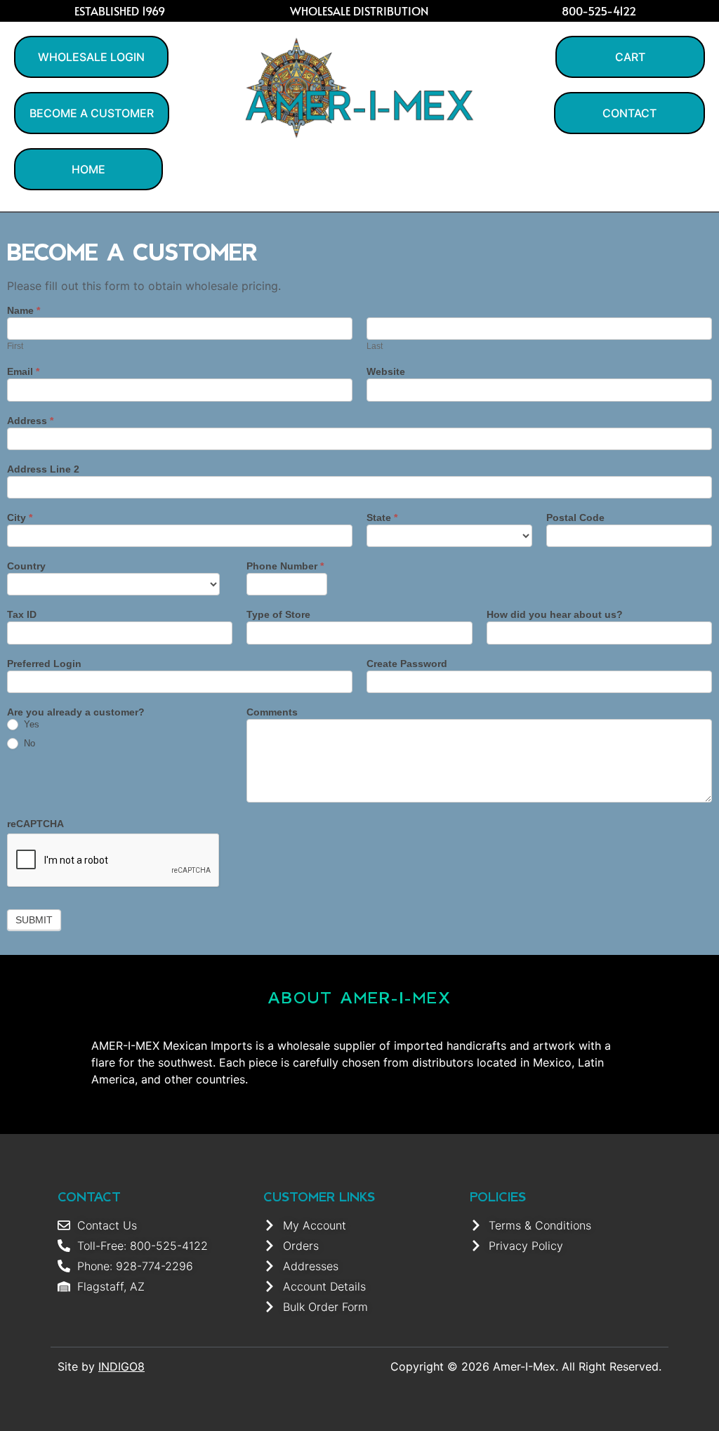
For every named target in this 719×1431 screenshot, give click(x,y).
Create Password (407, 664)
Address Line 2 (43, 469)
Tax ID (22, 614)
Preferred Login (44, 664)
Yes (30, 724)
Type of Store (278, 614)
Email (23, 372)
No (28, 743)
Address (30, 421)
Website (386, 372)
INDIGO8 (121, 1366)
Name (23, 310)
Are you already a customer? (76, 712)
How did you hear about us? (555, 614)
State (382, 518)
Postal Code (575, 518)
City (19, 518)
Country (26, 566)
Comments (272, 712)
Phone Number (285, 566)
